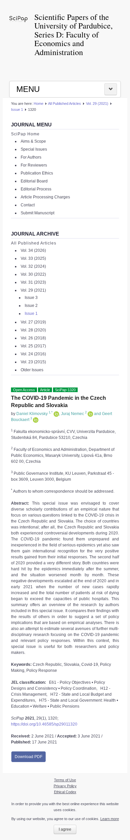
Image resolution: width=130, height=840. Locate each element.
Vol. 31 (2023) (33, 282)
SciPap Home (25, 134)
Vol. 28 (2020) (33, 330)
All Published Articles (64, 103)
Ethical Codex (65, 792)
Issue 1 (17, 109)
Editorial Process (36, 189)
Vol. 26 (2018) (33, 338)
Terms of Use (65, 780)
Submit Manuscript (37, 213)
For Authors (31, 157)
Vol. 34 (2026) (33, 250)
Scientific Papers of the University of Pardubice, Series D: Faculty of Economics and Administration (73, 34)
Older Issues (32, 370)
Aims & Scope (33, 141)
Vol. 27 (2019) (33, 322)
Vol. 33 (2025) (33, 258)
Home (38, 103)
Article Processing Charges (45, 197)
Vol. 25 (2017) (33, 346)
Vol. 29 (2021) (97, 103)
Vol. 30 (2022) (33, 274)
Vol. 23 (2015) (33, 362)
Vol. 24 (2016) (33, 354)
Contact (28, 205)
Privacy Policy (65, 786)
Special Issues (34, 149)
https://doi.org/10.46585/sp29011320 (44, 724)
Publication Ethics (37, 173)
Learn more (109, 819)
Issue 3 (31, 297)
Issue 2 (31, 305)
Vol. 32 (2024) (33, 266)
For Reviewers (34, 165)
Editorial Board (34, 181)
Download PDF (28, 756)
